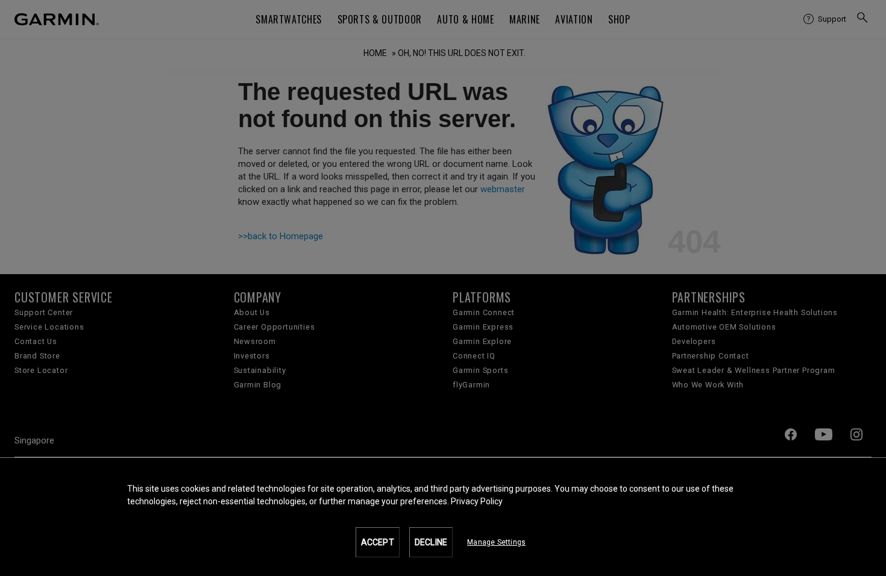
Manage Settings (496, 542)
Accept (377, 542)
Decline (431, 542)
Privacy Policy (477, 501)
